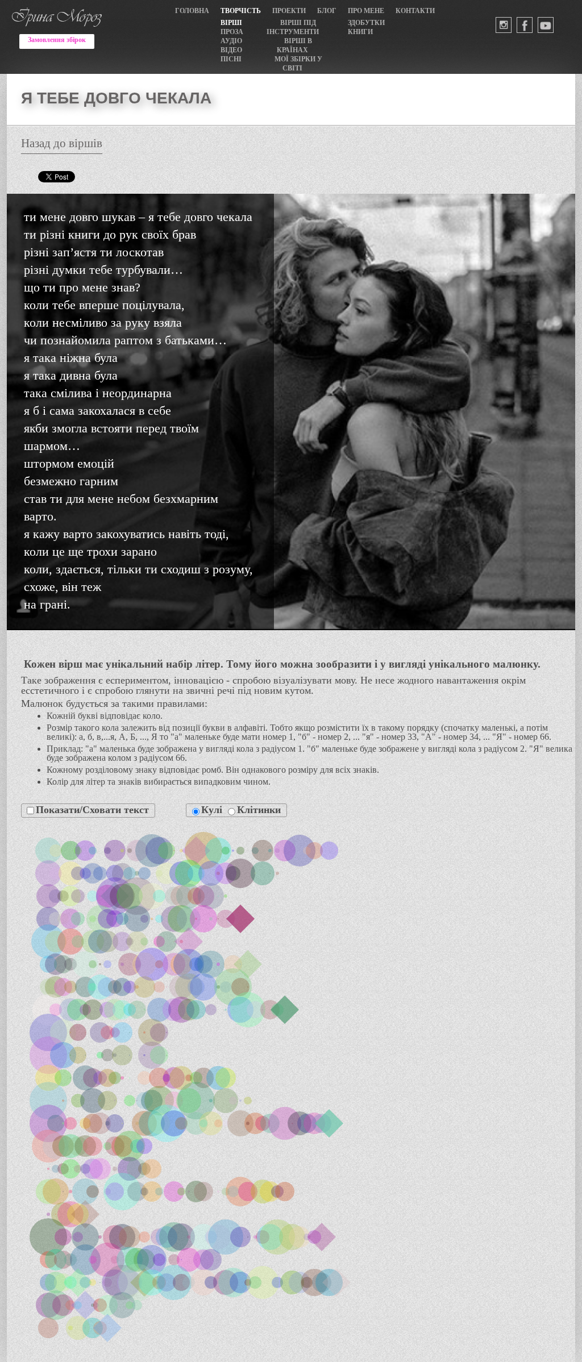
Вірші (231, 23)
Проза (232, 32)
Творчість (241, 11)
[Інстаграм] (504, 25)
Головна (192, 11)
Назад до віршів (61, 144)
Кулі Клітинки (241, 809)
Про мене (366, 11)
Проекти (289, 11)
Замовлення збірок (57, 40)
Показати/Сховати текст (92, 809)
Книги (360, 32)
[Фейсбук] (525, 25)
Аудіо (231, 41)
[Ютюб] (546, 25)
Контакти (415, 11)
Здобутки (366, 23)
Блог (326, 11)
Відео (231, 50)
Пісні (231, 59)
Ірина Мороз (57, 4)
